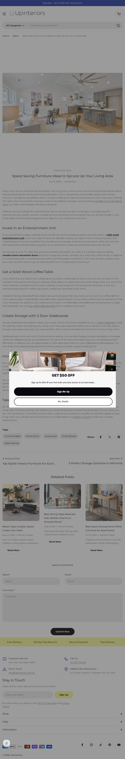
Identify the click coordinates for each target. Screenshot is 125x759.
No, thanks (63, 401)
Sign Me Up (63, 391)
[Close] (112, 355)
